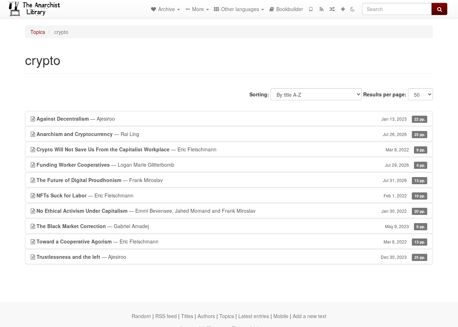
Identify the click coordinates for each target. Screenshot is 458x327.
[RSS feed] (321, 9)
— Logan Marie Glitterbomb (230, 164)
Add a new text (309, 316)
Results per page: (384, 94)
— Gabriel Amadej (230, 226)
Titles (187, 316)
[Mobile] (310, 9)
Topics (37, 31)
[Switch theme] (352, 9)
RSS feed (166, 316)
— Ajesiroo (230, 118)
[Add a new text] (342, 9)
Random (141, 316)
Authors (206, 316)
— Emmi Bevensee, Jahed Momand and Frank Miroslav (230, 210)
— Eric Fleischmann (230, 149)
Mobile (280, 316)
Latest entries (253, 316)
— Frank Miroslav (230, 179)
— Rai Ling (230, 133)
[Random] (332, 9)
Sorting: (259, 94)
